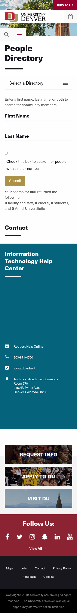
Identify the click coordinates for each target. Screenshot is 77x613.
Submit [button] (15, 181)
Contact (40, 568)
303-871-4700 (23, 357)
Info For (63, 5)
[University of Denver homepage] (25, 19)
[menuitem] (6, 34)
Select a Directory (26, 83)
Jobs (24, 568)
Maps (9, 568)
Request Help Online (28, 346)
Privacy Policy (62, 568)
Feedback (29, 577)
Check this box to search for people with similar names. (36, 165)
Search (6, 34)
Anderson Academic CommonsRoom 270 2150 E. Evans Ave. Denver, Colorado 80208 (36, 385)
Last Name (17, 135)
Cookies (48, 577)
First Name (17, 115)
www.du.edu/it (24, 368)
